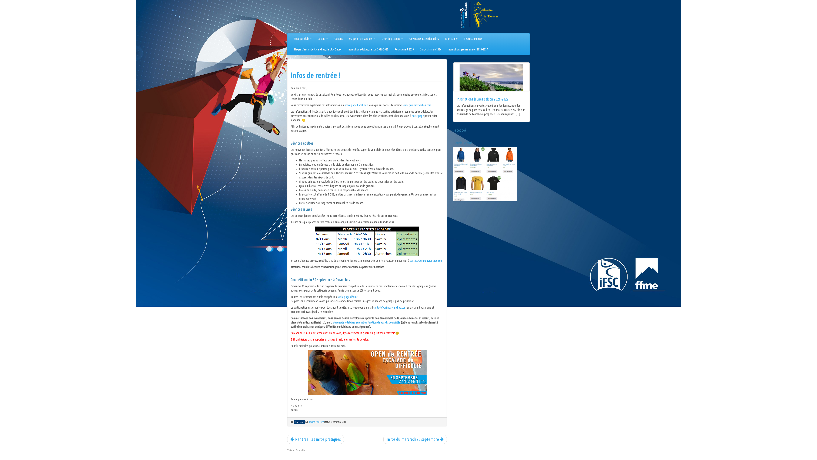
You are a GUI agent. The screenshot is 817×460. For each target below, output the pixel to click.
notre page (418, 116)
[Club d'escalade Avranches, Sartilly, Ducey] (303, 17)
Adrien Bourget (316, 422)
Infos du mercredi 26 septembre (413, 439)
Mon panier (451, 38)
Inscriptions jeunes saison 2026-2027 (468, 49)
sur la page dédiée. (347, 297)
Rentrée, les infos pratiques (317, 439)
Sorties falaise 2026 (430, 49)
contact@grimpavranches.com (426, 260)
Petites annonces (473, 38)
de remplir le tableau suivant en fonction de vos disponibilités (366, 322)
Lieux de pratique (391, 38)
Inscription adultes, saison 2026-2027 (368, 49)
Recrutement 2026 (404, 49)
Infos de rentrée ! (316, 75)
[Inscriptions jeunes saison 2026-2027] (491, 77)
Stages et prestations (361, 38)
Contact (338, 38)
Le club (322, 38)
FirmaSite (301, 450)
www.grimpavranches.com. (417, 105)
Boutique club (301, 38)
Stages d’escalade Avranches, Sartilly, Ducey (317, 49)
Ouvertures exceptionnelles (424, 38)
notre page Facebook (356, 105)
